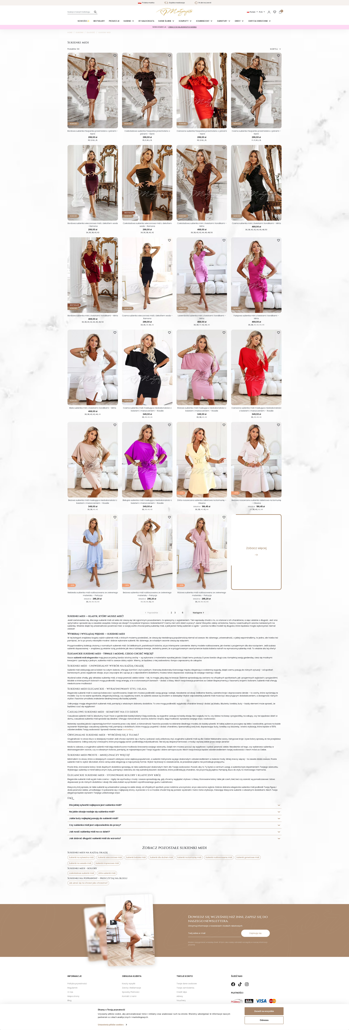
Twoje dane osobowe (187, 983)
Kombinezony (203, 21)
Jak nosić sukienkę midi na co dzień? (89, 831)
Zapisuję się (255, 933)
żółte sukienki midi (106, 873)
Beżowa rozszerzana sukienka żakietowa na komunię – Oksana (256, 501)
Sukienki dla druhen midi (161, 857)
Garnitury (222, 21)
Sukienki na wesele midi (80, 863)
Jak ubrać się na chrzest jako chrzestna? (88, 883)
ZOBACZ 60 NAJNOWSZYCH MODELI (182, 27)
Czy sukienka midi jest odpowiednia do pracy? (95, 825)
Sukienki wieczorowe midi (110, 857)
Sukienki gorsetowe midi (247, 857)
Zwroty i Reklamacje (131, 987)
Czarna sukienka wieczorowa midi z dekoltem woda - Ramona (147, 317)
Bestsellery (99, 21)
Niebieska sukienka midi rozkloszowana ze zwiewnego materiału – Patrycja (93, 594)
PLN (261, 12)
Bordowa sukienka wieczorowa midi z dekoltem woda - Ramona (93, 225)
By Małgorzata (146, 21)
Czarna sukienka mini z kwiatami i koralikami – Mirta (256, 223)
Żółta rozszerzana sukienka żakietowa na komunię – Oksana (201, 501)
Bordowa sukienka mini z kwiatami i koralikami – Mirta (93, 315)
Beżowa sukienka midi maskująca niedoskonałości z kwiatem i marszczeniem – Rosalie (92, 501)
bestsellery (128, 729)
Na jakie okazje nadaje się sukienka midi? (92, 811)
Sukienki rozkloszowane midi (219, 857)
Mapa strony (73, 996)
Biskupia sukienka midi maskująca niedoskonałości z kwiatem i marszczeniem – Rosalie (147, 501)
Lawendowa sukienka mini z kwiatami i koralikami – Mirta (202, 317)
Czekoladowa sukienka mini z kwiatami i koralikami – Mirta (202, 225)
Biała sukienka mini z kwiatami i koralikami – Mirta (92, 408)
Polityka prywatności (77, 983)
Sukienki (128, 21)
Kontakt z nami (129, 996)
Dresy (238, 21)
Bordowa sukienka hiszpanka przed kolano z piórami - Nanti (92, 132)
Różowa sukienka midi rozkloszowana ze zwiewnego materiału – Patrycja (201, 594)
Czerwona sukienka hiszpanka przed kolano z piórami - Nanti (202, 132)
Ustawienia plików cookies (111, 1024)
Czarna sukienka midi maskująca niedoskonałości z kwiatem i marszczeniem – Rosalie (147, 409)
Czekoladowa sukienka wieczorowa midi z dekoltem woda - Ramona (147, 225)
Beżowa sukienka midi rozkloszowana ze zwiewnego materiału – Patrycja (147, 594)
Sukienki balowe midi (136, 857)
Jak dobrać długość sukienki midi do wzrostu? (95, 838)
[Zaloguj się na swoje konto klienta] (269, 12)
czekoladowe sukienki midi (81, 873)
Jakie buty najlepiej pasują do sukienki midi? (93, 818)
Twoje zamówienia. (186, 987)
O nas (70, 992)
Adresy (180, 996)
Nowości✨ (83, 21)
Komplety (184, 21)
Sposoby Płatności (130, 992)
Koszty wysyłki (128, 983)
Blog (69, 1000)
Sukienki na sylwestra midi (81, 857)
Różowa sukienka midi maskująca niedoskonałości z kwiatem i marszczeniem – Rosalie (201, 409)
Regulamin (72, 987)
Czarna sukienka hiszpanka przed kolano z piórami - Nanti (256, 132)
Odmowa (264, 1020)
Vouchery (181, 1000)
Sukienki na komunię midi (189, 857)
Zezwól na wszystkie (264, 1011)
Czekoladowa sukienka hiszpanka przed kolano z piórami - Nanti (147, 132)
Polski (252, 12)
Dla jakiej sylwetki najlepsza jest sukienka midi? (95, 805)
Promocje (114, 21)
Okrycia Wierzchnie (258, 21)
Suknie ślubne (165, 21)
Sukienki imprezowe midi (107, 863)
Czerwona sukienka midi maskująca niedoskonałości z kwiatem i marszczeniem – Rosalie (256, 409)
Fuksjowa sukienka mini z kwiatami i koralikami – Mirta (256, 317)
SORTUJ (276, 49)
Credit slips (182, 992)
